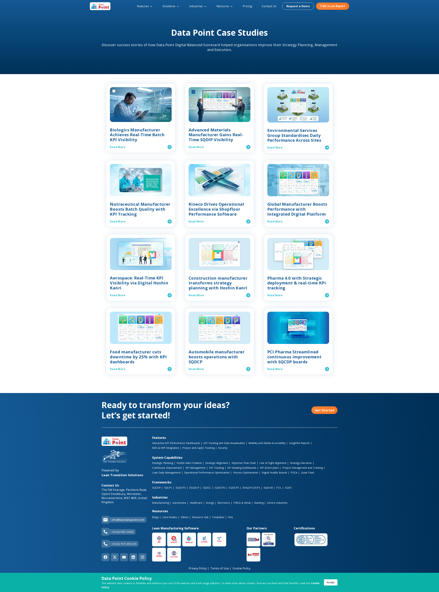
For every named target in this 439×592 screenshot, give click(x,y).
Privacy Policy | (199, 568)
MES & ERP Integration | (166, 447)
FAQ (230, 517)
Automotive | (180, 502)
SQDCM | (269, 487)
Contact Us (269, 6)
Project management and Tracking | (303, 467)
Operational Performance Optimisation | (208, 472)
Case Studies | (171, 517)
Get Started (324, 410)
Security (222, 447)
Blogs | (156, 517)
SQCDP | (157, 487)
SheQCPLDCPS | (252, 487)
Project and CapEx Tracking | (199, 447)
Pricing (247, 6)
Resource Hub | (201, 517)
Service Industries (277, 502)
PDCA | (295, 472)
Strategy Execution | (302, 463)
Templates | (219, 517)
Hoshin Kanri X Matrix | (190, 463)
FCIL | (280, 487)
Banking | (260, 502)
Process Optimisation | (246, 472)
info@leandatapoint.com (127, 520)
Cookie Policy (241, 568)
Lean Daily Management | (167, 472)
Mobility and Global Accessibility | (268, 443)
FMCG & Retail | (243, 502)
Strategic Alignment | (217, 463)
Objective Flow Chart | (245, 463)
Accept (331, 582)
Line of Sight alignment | (274, 463)
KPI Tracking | (217, 467)
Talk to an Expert (332, 6)
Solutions (169, 6)
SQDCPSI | (221, 487)
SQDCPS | (182, 487)
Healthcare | (197, 502)
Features (143, 6)
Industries (196, 6)
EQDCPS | (235, 487)
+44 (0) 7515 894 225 (123, 544)
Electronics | (224, 502)
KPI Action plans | (270, 467)
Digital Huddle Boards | (275, 472)
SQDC (288, 487)
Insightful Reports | (300, 443)
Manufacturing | (161, 502)
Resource (223, 6)
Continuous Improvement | (168, 467)
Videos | (186, 517)
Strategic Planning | (163, 463)
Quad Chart (307, 472)
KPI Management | (197, 467)
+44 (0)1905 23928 (122, 532)
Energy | (211, 502)
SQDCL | (208, 487)
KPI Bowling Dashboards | (242, 467)
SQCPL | (169, 487)
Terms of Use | (220, 568)
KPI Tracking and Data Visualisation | (225, 443)
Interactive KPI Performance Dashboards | (177, 443)
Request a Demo (298, 6)
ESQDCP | (195, 487)
